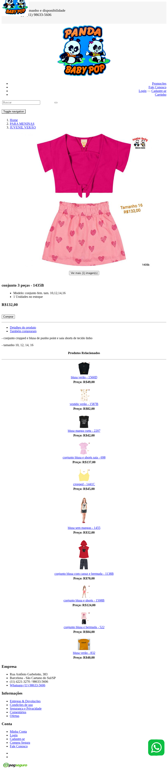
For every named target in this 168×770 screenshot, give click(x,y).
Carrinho (160, 94)
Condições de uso (21, 705)
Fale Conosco (157, 87)
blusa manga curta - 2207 (84, 430)
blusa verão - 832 (84, 653)
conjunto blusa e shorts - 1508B (84, 600)
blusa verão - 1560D (84, 377)
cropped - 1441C (84, 484)
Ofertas (14, 716)
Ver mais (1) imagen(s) (84, 273)
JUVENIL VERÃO (23, 127)
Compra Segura (20, 742)
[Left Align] (56, 102)
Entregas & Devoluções (25, 701)
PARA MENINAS (22, 123)
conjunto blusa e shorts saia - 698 (84, 457)
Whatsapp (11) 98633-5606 (27, 685)
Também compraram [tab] (23, 331)
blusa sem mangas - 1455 (84, 528)
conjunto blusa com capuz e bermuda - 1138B (84, 573)
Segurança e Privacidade (26, 708)
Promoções (159, 83)
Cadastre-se (158, 91)
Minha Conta (18, 731)
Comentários (18, 712)
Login (142, 91)
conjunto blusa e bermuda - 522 (84, 627)
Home (14, 120)
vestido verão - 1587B (84, 404)
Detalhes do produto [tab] (23, 327)
